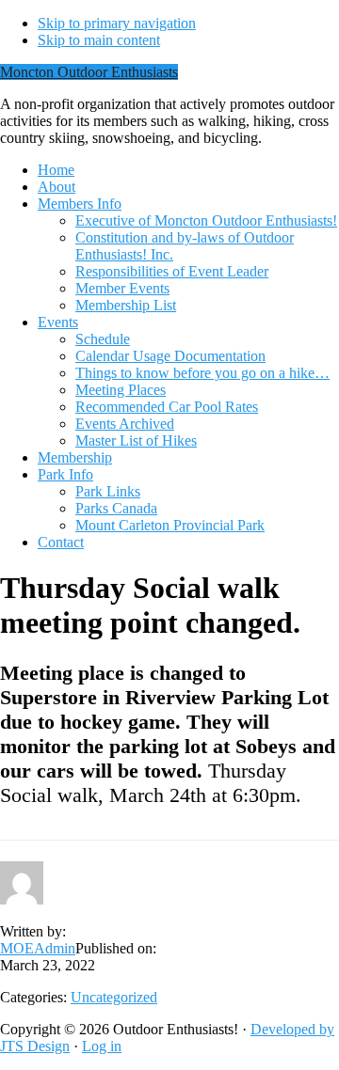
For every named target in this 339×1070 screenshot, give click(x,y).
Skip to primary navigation (117, 23)
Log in (101, 1046)
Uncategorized (114, 997)
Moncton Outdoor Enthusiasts (89, 72)
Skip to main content (99, 40)
